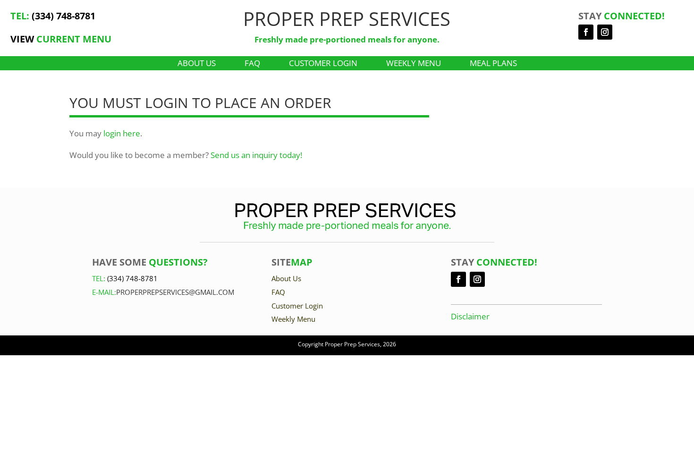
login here (121, 133)
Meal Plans (493, 64)
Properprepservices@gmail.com (175, 292)
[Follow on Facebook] (585, 32)
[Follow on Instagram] (604, 32)
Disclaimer (470, 316)
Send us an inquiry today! (256, 155)
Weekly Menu (413, 64)
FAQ (252, 64)
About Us (197, 64)
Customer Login (323, 64)
